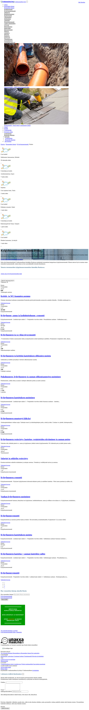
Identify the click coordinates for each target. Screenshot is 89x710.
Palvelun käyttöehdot (38, 656)
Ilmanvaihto (7, 28)
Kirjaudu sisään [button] (8, 132)
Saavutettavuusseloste (39, 664)
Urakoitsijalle (7, 130)
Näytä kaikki (4, 599)
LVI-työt (6, 25)
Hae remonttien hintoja (7, 594)
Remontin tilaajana (9, 135)
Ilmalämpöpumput (9, 14)
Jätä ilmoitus (81, 2)
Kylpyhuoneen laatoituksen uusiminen (18, 397)
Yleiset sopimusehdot (27, 664)
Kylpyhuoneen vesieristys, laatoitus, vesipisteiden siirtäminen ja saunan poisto (35, 439)
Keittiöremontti (8, 9)
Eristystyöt (7, 37)
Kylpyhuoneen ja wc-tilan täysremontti (18, 335)
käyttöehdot (35, 670)
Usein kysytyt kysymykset (8, 659)
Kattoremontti (8, 15)
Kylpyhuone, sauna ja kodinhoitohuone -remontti (22, 315)
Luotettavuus (17, 664)
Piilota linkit (4, 669)
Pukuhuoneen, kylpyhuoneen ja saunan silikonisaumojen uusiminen (31, 377)
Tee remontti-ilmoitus (7, 653)
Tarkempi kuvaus (5, 303)
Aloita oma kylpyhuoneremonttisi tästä (11, 273)
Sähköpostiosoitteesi (6, 691)
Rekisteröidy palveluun (7, 656)
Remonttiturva (17, 653)
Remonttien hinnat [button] (9, 6)
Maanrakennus (8, 26)
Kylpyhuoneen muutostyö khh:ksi (16, 418)
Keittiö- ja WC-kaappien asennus (15, 296)
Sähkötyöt (7, 12)
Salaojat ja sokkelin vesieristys (14, 458)
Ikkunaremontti (8, 30)
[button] (7, 136)
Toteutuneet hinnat (28, 259)
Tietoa (6, 4)
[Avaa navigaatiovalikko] (27, 2)
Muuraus (6, 34)
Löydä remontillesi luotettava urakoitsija (12, 259)
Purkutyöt (7, 36)
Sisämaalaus (7, 19)
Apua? (6, 127)
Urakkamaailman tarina (7, 664)
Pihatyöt (6, 31)
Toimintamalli (28, 656)
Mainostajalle (4, 661)
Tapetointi (7, 20)
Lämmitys (7, 33)
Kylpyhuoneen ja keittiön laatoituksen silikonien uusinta (26, 356)
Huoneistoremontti (9, 22)
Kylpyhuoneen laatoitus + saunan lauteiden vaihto (23, 554)
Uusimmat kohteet (19, 656)
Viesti (2, 690)
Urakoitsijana (7, 133)
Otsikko (3, 682)
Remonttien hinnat (9, 8)
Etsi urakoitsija (35, 653)
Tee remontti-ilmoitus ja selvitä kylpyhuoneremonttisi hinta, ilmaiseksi (11, 631)
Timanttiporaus (8, 39)
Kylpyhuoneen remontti (11, 477)
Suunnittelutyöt (8, 41)
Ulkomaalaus (7, 17)
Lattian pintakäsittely (10, 23)
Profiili (6, 128)
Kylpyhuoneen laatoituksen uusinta (16, 535)
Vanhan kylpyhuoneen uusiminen (15, 497)
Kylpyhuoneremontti (10, 11)
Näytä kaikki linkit (6, 667)
